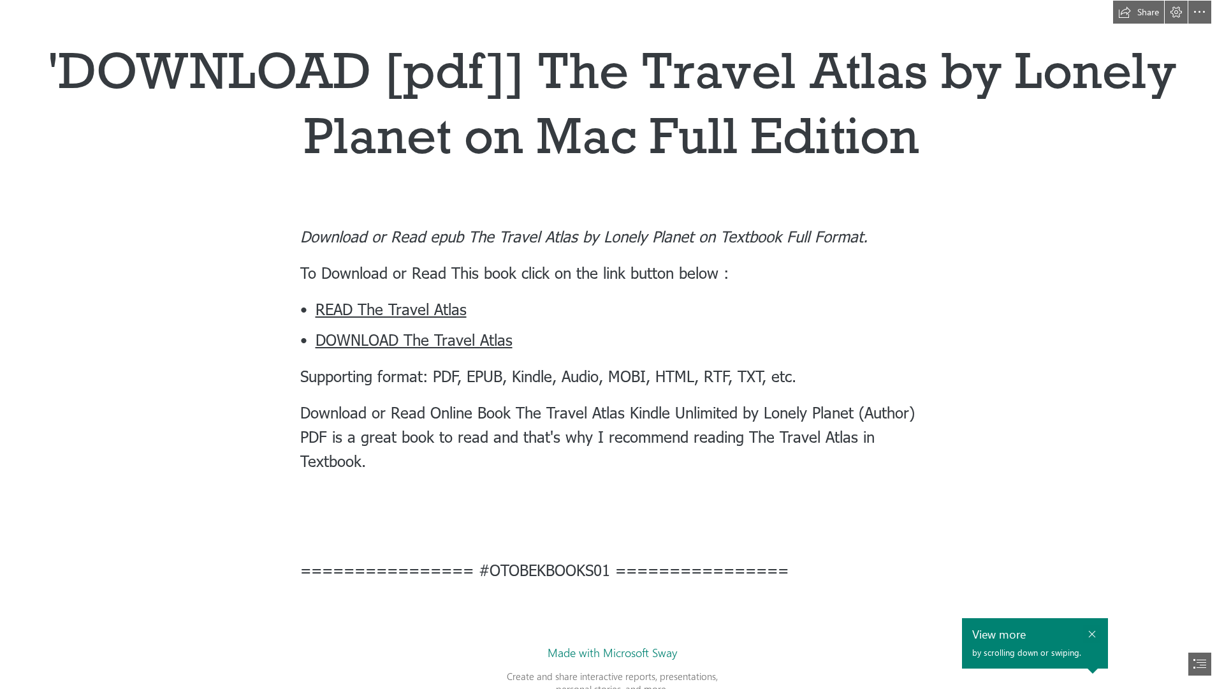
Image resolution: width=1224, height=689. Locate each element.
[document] (612, 344)
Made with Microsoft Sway (612, 652)
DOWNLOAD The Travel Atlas (414, 339)
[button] (1138, 12)
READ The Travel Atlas (391, 309)
